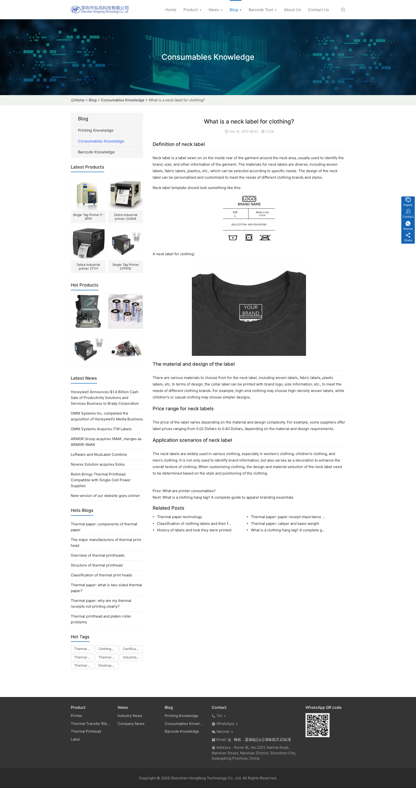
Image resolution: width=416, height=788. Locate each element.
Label (75, 739)
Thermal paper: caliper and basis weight (285, 523)
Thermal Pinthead (86, 731)
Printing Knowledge (95, 130)
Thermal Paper (84, 665)
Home (170, 9)
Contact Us (318, 9)
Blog (234, 9)
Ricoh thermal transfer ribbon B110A (126, 328)
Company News (131, 723)
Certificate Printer (133, 649)
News (214, 9)
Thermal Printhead (84, 649)
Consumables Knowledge (122, 100)
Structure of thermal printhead (97, 565)
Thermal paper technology (179, 516)
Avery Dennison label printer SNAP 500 (126, 365)
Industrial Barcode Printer (133, 657)
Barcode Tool (261, 9)
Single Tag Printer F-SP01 (88, 217)
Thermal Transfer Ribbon (84, 657)
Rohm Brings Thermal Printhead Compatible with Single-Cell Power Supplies (101, 480)
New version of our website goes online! (105, 495)
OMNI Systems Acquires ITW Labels (101, 429)
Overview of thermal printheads (97, 555)
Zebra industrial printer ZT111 (88, 266)
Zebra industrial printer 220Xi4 (125, 217)
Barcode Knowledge (96, 152)
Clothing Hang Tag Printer (108, 649)
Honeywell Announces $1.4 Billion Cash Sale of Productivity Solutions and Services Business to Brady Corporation (105, 398)
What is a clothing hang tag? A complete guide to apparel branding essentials (227, 497)
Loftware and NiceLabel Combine (99, 454)
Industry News (130, 715)
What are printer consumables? (189, 490)
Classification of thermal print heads (101, 575)
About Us (292, 9)
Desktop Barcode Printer (108, 665)
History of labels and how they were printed (194, 530)
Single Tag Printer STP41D (125, 266)
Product (191, 9)
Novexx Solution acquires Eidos (98, 464)
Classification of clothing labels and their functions (194, 523)
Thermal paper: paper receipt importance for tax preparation (288, 516)
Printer (77, 715)
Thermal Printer (108, 657)
